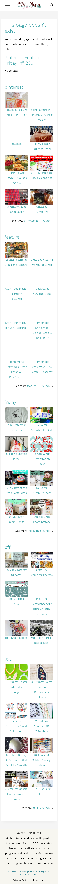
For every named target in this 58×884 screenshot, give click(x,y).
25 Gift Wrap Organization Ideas (42, 459)
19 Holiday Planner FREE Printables (41, 726)
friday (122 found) (39, 531)
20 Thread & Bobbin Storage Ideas (41, 760)
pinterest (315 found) (37, 221)
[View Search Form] (51, 5)
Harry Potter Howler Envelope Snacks (16, 178)
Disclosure (39, 880)
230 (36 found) (41, 808)
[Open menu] (7, 5)
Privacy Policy (21, 880)
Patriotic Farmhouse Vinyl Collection (16, 726)
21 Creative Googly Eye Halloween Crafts (16, 794)
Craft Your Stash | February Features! (16, 294)
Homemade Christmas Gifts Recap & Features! (42, 367)
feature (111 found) (38, 386)
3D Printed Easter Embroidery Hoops (16, 687)
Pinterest (16, 144)
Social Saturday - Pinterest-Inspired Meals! (41, 115)
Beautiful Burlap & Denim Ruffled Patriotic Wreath (16, 760)
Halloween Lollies (16, 638)
